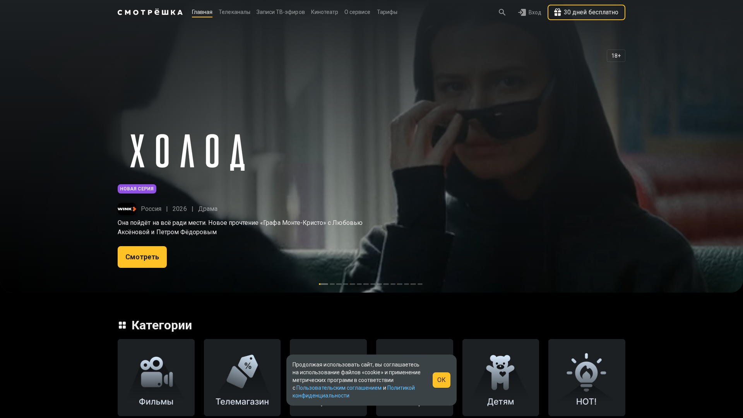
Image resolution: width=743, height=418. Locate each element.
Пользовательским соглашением (339, 388)
